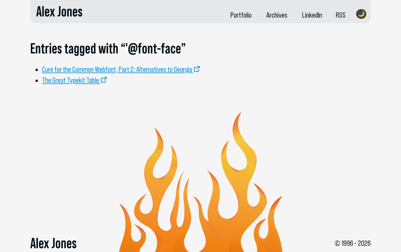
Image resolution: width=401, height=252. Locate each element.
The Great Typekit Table (70, 80)
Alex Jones (59, 11)
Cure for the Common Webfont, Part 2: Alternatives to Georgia (117, 69)
